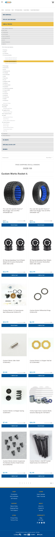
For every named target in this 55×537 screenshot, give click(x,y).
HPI (5, 76)
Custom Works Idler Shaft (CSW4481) (11, 361)
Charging (5, 32)
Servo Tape (6, 125)
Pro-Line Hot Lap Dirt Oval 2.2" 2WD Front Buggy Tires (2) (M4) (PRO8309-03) (40, 210)
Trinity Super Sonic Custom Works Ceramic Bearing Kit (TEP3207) (41, 412)
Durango (6, 66)
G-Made (6, 73)
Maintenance (6, 42)
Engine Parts (6, 110)
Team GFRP (7, 90)
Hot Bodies (7, 74)
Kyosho (6, 78)
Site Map (37, 532)
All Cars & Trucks (8, 28)
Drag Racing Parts (7, 108)
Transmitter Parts (7, 129)
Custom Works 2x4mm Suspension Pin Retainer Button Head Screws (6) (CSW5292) (14, 463)
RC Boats (6, 140)
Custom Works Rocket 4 (34, 10)
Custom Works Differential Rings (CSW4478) (40, 311)
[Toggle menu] (2, 2)
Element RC (7, 71)
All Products (14, 498)
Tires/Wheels (6, 135)
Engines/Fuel (6, 38)
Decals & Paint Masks (8, 127)
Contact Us (41, 508)
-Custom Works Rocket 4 (10, 61)
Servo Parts (6, 124)
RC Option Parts (7, 113)
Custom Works (26, 10)
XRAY (5, 98)
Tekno (5, 92)
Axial (5, 51)
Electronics (6, 36)
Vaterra (6, 95)
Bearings (5, 105)
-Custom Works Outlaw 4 (11, 58)
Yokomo (6, 100)
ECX (5, 69)
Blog (41, 518)
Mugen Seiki (7, 81)
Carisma (6, 53)
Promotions (14, 494)
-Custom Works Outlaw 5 (11, 59)
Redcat (6, 83)
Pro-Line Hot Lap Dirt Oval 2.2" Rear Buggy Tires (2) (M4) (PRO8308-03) (13, 210)
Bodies (5, 106)
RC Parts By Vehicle (18, 10)
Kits (4, 40)
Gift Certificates (14, 496)
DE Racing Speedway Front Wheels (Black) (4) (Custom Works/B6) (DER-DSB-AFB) (14, 262)
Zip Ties (5, 131)
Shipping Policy (14, 508)
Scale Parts (6, 119)
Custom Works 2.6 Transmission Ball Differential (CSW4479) (13, 311)
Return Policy (14, 506)
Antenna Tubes (7, 103)
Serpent (6, 86)
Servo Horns (6, 122)
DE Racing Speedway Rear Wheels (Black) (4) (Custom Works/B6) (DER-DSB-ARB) (40, 262)
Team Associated (8, 88)
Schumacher (7, 85)
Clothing (5, 34)
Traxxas (6, 93)
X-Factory (6, 97)
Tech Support (14, 510)
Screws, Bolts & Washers (9, 120)
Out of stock (14, 225)
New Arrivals (7, 14)
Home (2, 10)
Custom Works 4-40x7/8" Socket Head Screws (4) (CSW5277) (40, 462)
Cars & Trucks (7, 10)
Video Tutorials (41, 496)
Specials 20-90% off (9, 144)
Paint (4, 115)
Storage (5, 133)
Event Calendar (41, 494)
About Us (40, 506)
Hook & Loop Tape (7, 112)
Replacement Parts (8, 117)
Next (51, 483)
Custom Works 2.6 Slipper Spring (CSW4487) (13, 412)
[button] (27, 157)
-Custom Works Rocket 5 (11, 63)
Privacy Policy (14, 518)
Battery (5, 30)
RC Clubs (41, 520)
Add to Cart (14, 275)
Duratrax (6, 67)
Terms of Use (14, 520)
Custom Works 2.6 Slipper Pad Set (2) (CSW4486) (41, 361)
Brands (5, 149)
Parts (12, 10)
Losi (5, 79)
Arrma (5, 50)
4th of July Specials (9, 19)
